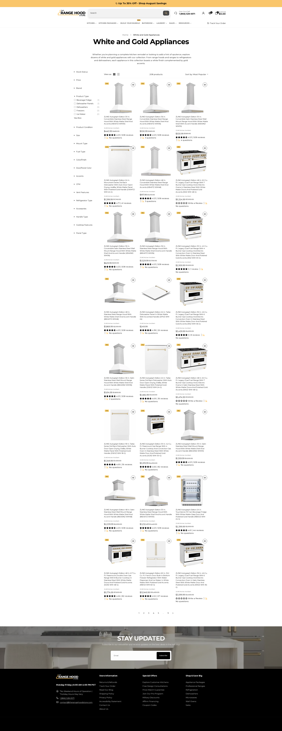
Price (78, 80)
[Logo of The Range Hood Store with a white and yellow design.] (67, 678)
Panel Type (81, 233)
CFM (78, 184)
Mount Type (81, 143)
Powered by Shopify (219, 727)
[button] (220, 13)
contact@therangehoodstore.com (76, 702)
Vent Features (82, 192)
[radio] (114, 74)
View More (77, 118)
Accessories (81, 209)
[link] (141, 3)
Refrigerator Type (84, 200)
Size (78, 135)
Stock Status (82, 72)
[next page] (173, 613)
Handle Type (82, 217)
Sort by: (195, 74)
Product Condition (84, 127)
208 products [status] (156, 74)
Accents (79, 176)
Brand (79, 88)
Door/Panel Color (84, 168)
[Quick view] (133, 85)
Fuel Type (80, 152)
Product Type (82, 96)
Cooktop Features (84, 225)
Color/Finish (81, 160)
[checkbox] (87, 100)
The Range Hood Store (205, 727)
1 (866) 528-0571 (67, 698)
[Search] (166, 13)
